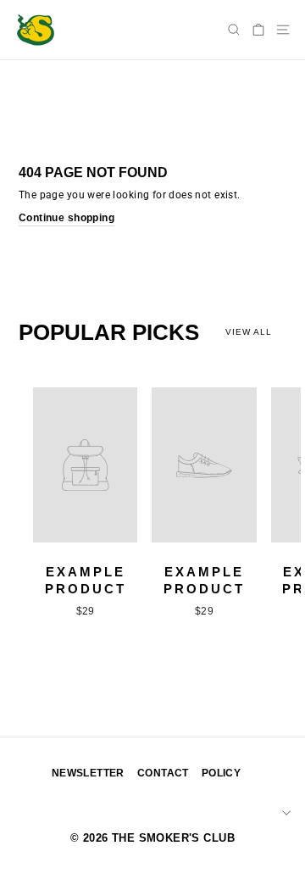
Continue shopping (66, 218)
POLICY (221, 773)
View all (248, 332)
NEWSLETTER (88, 773)
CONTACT (163, 773)
